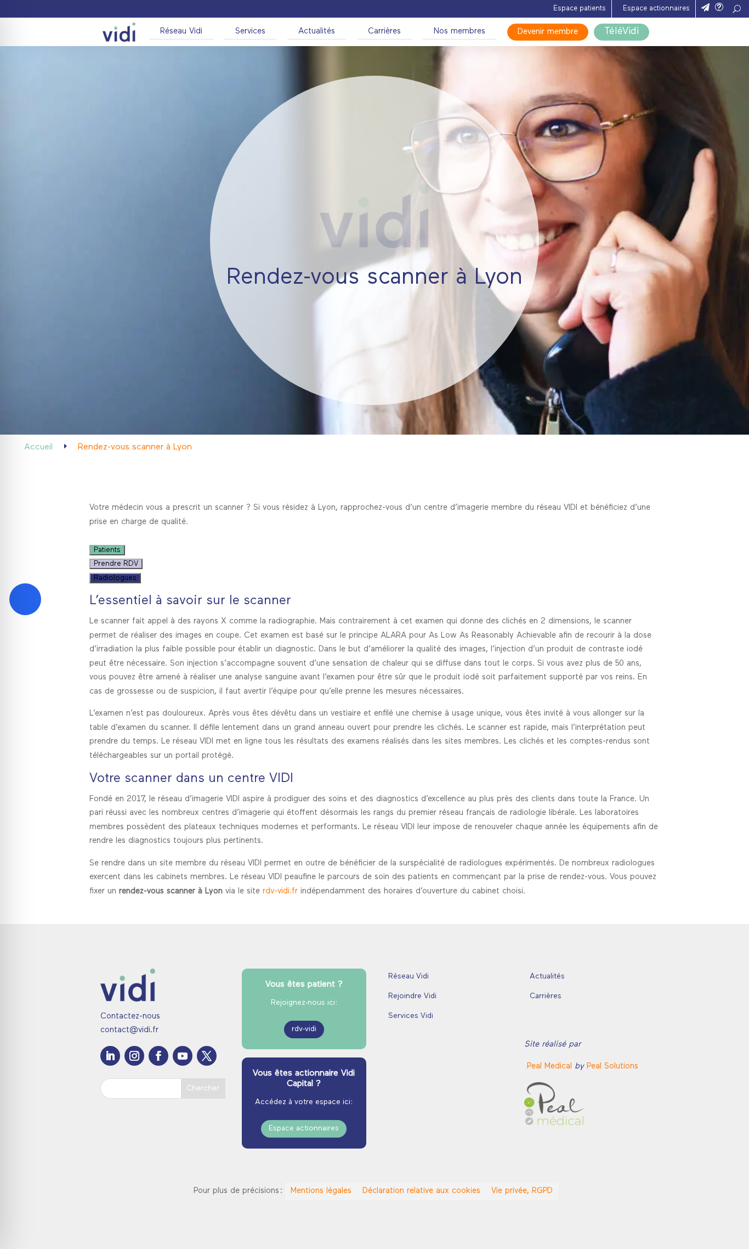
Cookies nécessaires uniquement (657, 1179)
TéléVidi (621, 32)
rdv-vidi (304, 1029)
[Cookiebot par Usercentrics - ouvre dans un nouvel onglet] (71, 1227)
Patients (107, 550)
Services (250, 31)
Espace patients (579, 8)
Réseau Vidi (181, 31)
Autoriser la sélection (658, 1147)
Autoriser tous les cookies (658, 1114)
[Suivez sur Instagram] (134, 1056)
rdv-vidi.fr (280, 891)
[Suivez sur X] (207, 1056)
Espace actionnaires (656, 8)
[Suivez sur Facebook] (158, 1056)
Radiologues (115, 578)
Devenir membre (548, 32)
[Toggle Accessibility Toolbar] (25, 599)
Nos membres (459, 31)
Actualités (316, 31)
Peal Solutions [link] (612, 1066)
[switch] (321, 1227)
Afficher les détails (599, 1227)
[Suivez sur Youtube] (182, 1056)
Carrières (384, 31)
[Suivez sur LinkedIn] (110, 1056)
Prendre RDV (116, 563)
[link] (551, 1066)
